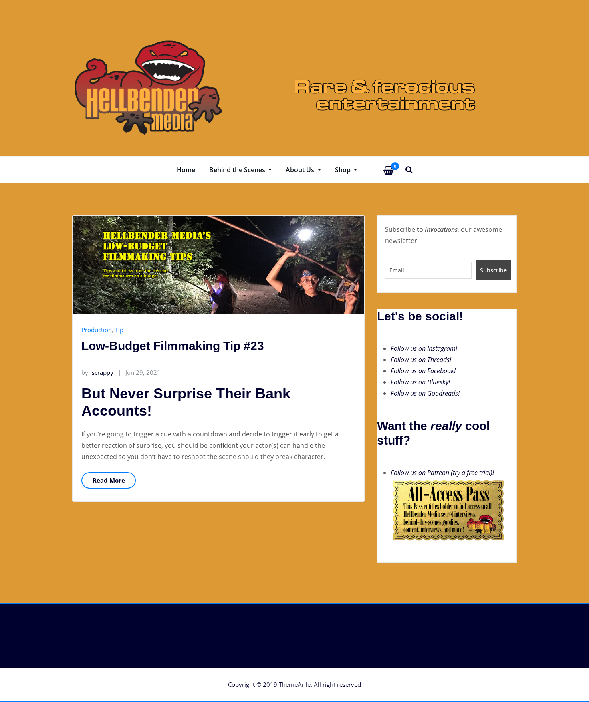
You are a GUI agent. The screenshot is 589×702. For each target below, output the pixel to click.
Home (186, 169)
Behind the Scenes (238, 169)
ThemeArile (295, 684)
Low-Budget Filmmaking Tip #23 (172, 345)
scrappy (97, 372)
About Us (301, 169)
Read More (109, 480)
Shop (343, 169)
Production (96, 330)
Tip (119, 330)
